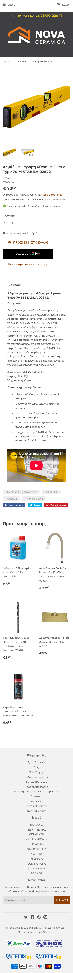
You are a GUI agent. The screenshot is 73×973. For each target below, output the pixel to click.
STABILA (51, 492)
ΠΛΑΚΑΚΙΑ (36, 824)
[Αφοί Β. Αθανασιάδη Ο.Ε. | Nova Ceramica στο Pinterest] (39, 917)
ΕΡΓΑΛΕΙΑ (37, 844)
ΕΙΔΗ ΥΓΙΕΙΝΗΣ (36, 829)
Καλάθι (65, 4)
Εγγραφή (62, 900)
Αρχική (6, 61)
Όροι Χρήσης (36, 772)
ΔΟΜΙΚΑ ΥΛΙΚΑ (37, 863)
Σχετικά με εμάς (37, 762)
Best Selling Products (21, 492)
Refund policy (36, 811)
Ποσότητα (9, 216)
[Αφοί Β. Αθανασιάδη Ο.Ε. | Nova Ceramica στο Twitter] (26, 917)
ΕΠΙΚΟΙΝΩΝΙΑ (36, 868)
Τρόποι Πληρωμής (37, 782)
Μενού (11, 4)
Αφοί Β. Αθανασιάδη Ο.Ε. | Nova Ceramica (39, 927)
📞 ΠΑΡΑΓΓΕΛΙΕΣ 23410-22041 (36, 16)
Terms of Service (36, 806)
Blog (36, 767)
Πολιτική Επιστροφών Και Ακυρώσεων (36, 791)
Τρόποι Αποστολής (36, 786)
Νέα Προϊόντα (35, 498)
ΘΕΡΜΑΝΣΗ (36, 834)
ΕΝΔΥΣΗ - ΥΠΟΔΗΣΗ (36, 839)
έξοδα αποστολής (51, 194)
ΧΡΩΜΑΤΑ (37, 858)
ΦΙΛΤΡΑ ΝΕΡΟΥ (36, 849)
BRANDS (36, 873)
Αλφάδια (12, 498)
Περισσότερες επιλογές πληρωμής (28, 264)
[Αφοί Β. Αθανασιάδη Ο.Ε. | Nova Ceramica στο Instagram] (45, 917)
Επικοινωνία (36, 801)
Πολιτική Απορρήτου (37, 777)
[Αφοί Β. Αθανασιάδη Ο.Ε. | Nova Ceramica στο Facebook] (32, 917)
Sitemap (36, 796)
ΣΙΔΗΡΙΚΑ (36, 854)
